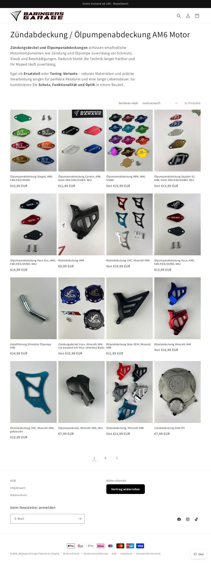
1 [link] (94, 458)
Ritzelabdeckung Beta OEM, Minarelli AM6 (128, 346)
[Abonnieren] (79, 519)
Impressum (17, 488)
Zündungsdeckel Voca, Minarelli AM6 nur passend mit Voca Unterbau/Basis (81, 346)
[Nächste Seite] (116, 458)
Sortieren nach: (128, 103)
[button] (178, 15)
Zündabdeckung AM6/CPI (169, 428)
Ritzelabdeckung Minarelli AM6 (172, 344)
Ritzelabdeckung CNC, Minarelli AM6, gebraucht (32, 429)
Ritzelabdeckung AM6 (71, 260)
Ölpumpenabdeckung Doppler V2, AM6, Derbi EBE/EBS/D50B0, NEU (174, 178)
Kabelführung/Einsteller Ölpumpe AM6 (30, 346)
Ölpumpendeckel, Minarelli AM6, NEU (80, 428)
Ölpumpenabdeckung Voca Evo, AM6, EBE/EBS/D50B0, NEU (33, 262)
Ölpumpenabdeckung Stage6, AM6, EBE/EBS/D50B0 (31, 178)
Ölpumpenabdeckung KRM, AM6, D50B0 (125, 178)
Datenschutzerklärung (96, 553)
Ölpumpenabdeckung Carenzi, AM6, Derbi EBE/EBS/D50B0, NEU (79, 178)
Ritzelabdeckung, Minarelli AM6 (125, 428)
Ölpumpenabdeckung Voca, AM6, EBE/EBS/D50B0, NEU (174, 262)
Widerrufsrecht (116, 480)
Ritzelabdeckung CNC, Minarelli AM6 (127, 260)
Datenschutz (18, 495)
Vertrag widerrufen (125, 489)
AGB (13, 480)
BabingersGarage (28, 553)
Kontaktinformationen (148, 553)
